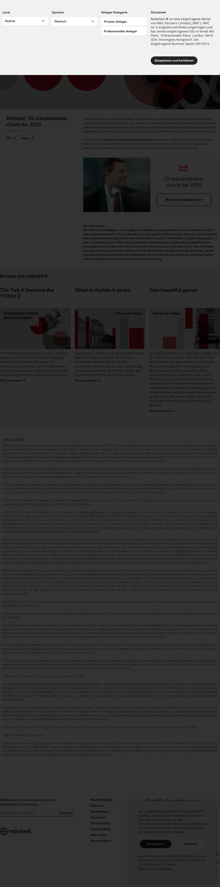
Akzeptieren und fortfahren (174, 60)
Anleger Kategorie (114, 12)
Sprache (58, 12)
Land (6, 12)
